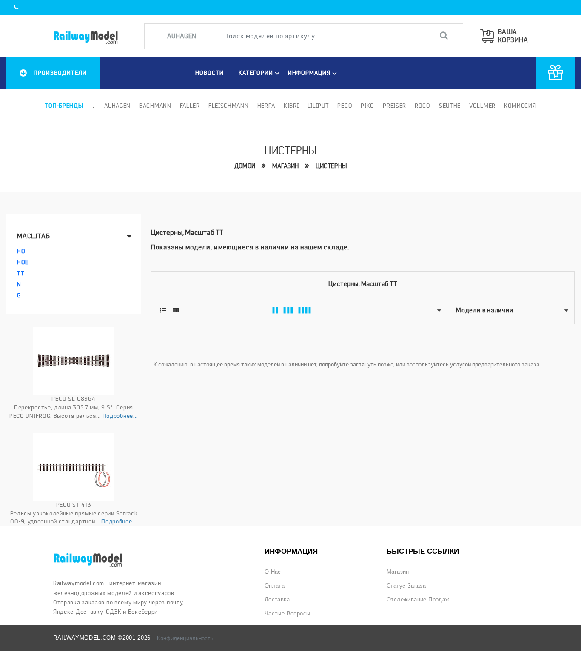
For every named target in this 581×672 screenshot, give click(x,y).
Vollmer (482, 105)
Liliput (318, 105)
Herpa (266, 105)
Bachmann (155, 105)
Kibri (291, 105)
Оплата (275, 586)
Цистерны (331, 166)
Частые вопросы (287, 613)
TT (20, 273)
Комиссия (520, 105)
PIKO (367, 105)
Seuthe (450, 105)
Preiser (394, 105)
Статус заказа (406, 586)
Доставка (277, 599)
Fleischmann (228, 105)
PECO (344, 105)
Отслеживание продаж (418, 599)
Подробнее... (120, 415)
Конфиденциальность (185, 638)
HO (21, 251)
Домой (244, 166)
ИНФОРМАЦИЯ (309, 72)
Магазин (285, 166)
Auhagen (117, 105)
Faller (190, 105)
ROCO (422, 105)
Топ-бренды (64, 105)
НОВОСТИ (209, 72)
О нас (273, 572)
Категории (256, 72)
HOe (22, 262)
